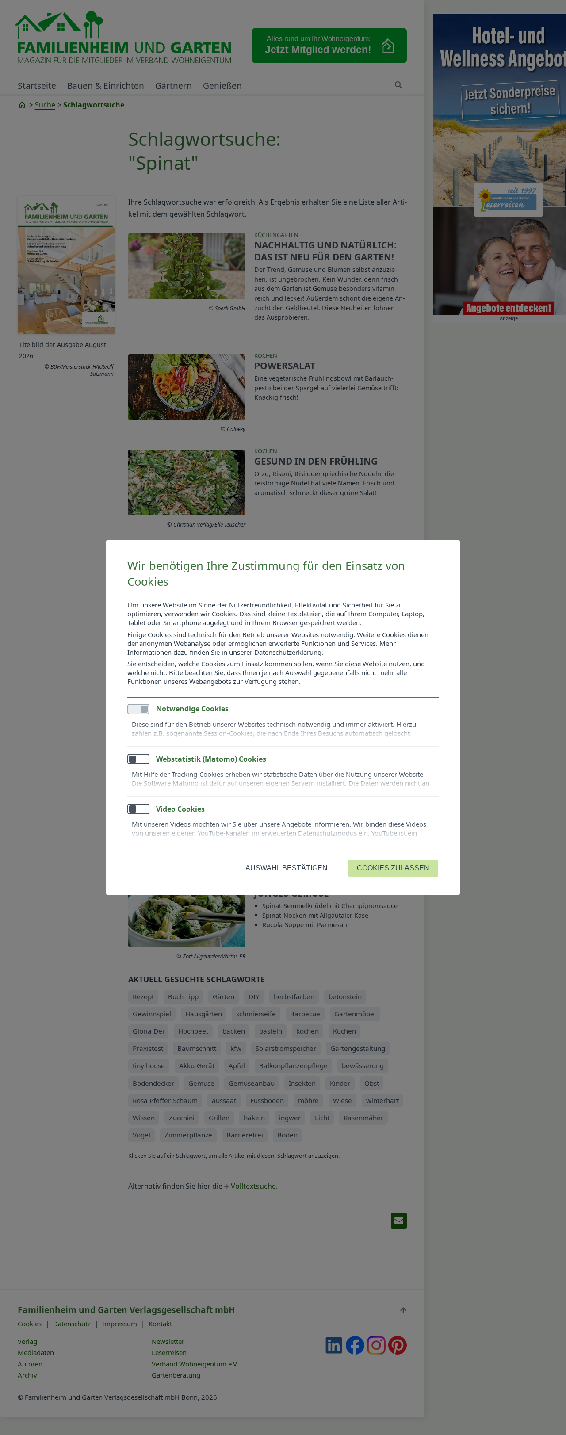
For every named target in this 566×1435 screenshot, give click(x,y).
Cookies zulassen (393, 868)
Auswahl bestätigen (286, 868)
